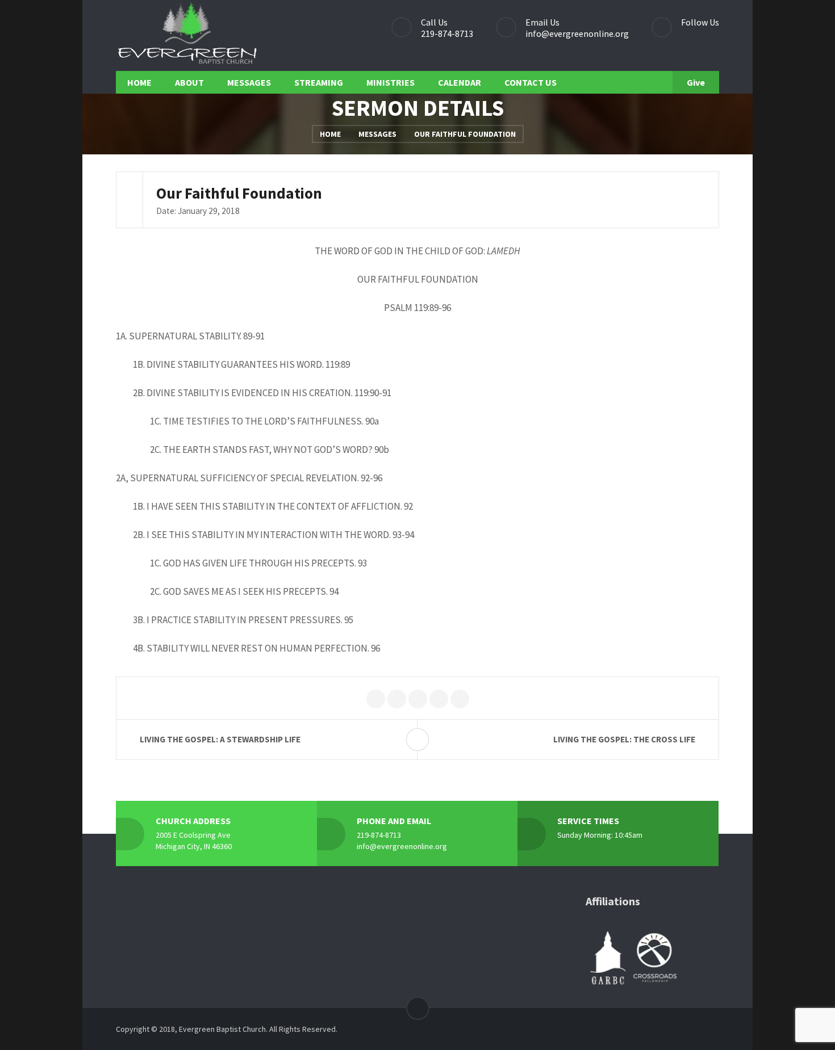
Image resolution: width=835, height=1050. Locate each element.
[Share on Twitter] (375, 699)
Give (696, 82)
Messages (377, 134)
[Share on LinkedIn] (438, 699)
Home (330, 134)
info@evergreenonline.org (577, 33)
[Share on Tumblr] (459, 699)
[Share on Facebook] (396, 699)
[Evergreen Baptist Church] (187, 35)
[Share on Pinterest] (417, 699)
